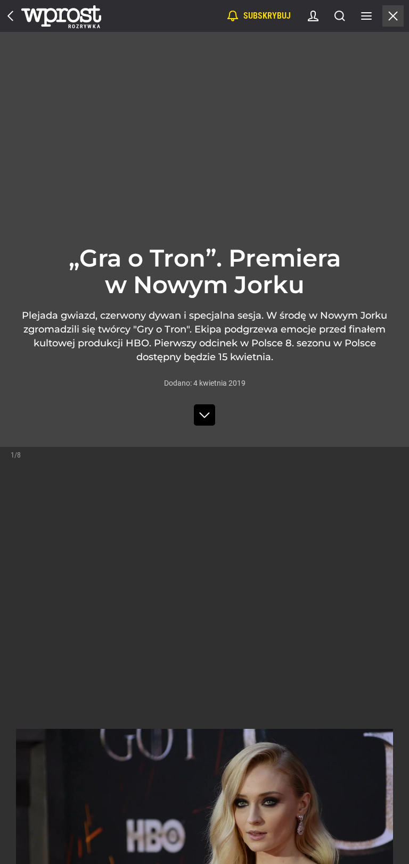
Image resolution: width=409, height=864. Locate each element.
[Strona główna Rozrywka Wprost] (61, 16)
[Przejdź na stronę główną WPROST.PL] (10, 16)
